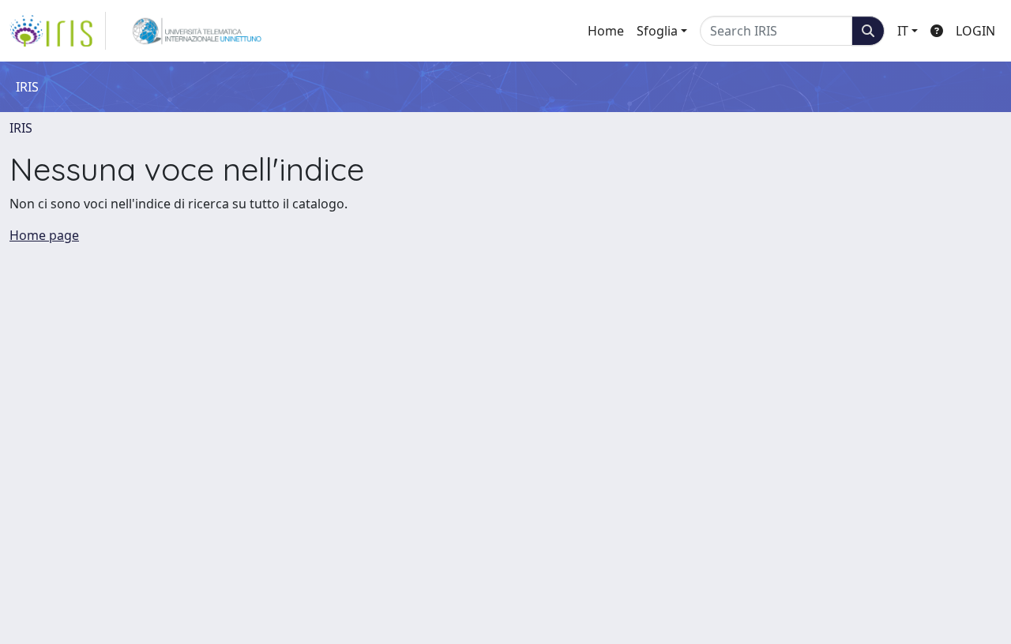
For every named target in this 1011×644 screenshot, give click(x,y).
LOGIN (975, 30)
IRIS (20, 128)
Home (606, 30)
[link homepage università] (197, 31)
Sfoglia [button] (657, 30)
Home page (44, 235)
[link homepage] (57, 31)
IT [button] (902, 30)
